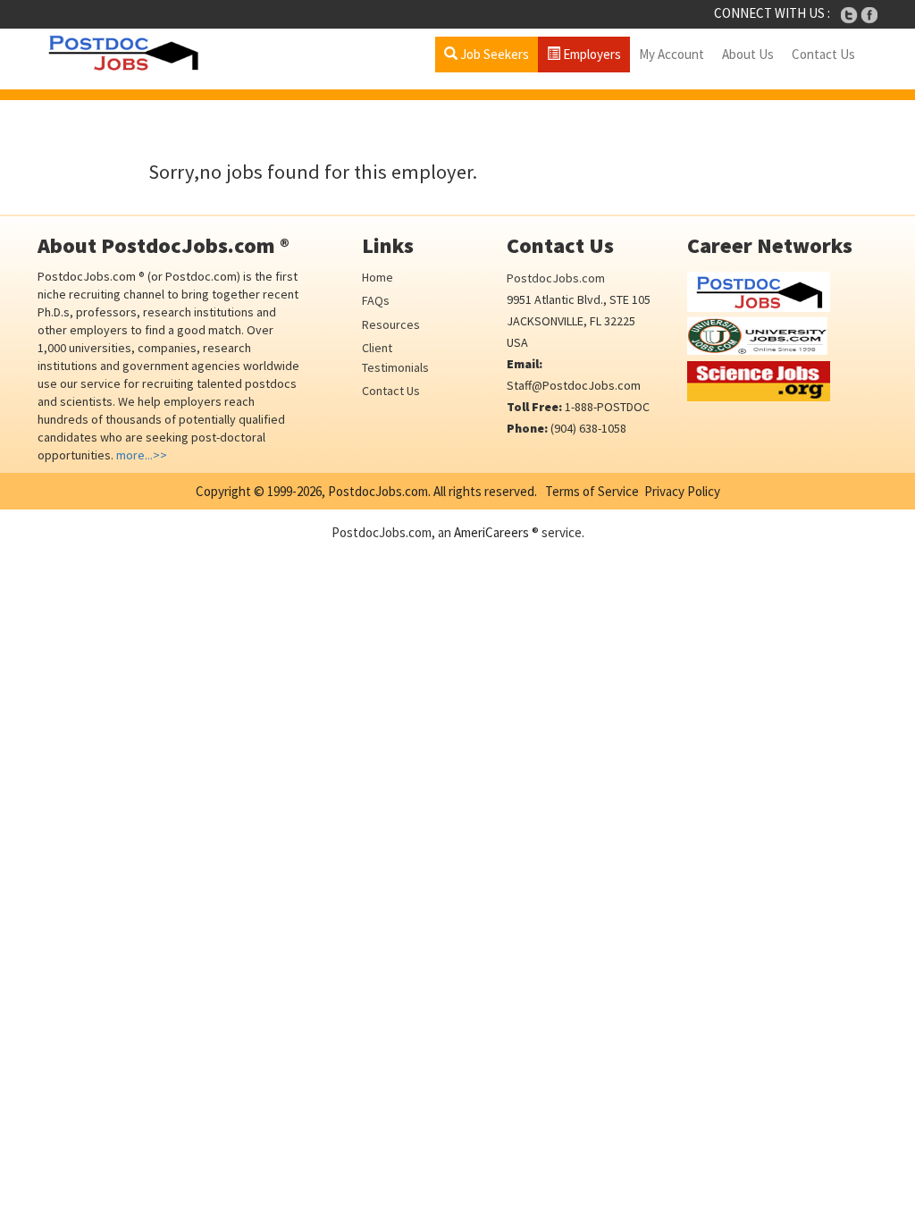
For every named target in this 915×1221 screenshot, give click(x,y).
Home (377, 277)
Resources (391, 324)
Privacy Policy (682, 491)
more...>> (141, 455)
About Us (748, 54)
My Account (671, 54)
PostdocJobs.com (556, 278)
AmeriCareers (491, 532)
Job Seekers (493, 54)
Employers (590, 54)
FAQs (376, 300)
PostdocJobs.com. (378, 491)
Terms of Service (592, 491)
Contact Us (823, 54)
